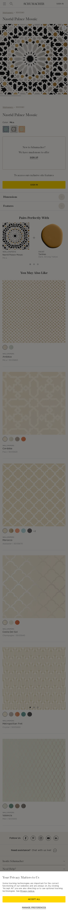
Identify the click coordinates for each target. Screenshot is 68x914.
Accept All (34, 899)
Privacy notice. (27, 891)
